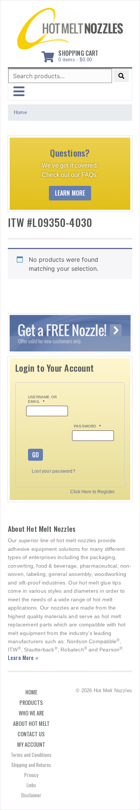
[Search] (121, 75)
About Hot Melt (31, 723)
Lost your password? (53, 471)
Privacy (31, 775)
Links (31, 785)
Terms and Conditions (31, 754)
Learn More (70, 192)
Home (31, 692)
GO (35, 454)
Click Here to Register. (92, 492)
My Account (31, 744)
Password (87, 426)
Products (31, 702)
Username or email (42, 399)
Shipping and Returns (31, 764)
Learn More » (23, 658)
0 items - (78, 54)
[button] (18, 91)
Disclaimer (31, 795)
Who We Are (31, 713)
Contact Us (31, 734)
